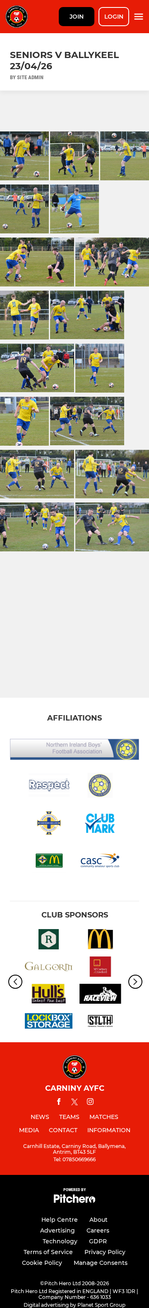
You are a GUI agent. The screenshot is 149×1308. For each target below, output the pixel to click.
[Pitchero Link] (74, 1201)
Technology (60, 1241)
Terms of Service (48, 1252)
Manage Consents (100, 1263)
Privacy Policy (104, 1252)
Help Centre (59, 1219)
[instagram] (90, 1103)
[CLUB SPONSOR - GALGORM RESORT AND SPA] (48, 968)
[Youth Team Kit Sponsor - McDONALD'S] (100, 940)
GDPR (98, 1241)
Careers (98, 1230)
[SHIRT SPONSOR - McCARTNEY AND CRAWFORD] (100, 968)
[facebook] (59, 1103)
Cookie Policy (42, 1263)
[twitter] (74, 1103)
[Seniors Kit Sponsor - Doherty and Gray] (48, 995)
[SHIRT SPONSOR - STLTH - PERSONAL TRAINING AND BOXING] (100, 1022)
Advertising (57, 1230)
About (98, 1219)
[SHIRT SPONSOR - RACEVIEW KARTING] (100, 995)
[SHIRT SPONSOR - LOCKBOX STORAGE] (48, 1022)
